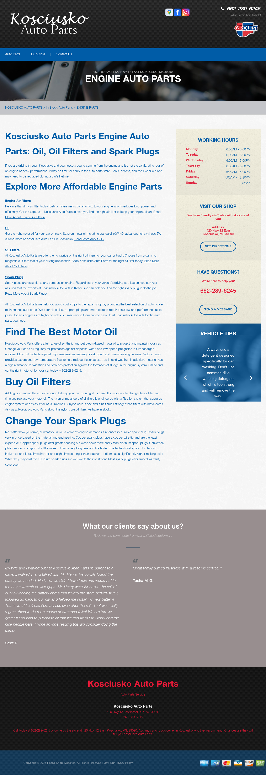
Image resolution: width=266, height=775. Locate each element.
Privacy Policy (124, 762)
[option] (218, 363)
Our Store (38, 54)
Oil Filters (12, 250)
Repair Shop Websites (61, 762)
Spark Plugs (14, 277)
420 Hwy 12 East (127, 71)
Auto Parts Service (133, 694)
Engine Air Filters (18, 201)
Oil (7, 228)
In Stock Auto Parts (59, 107)
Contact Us (64, 54)
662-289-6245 (244, 9)
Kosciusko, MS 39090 (156, 71)
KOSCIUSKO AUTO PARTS (24, 107)
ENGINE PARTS (88, 107)
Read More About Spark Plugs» (26, 293)
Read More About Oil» (89, 239)
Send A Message (218, 309)
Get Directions (218, 246)
